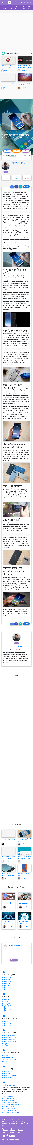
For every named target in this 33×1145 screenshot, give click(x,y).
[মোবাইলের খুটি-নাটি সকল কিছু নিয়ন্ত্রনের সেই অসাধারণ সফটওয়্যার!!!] (25, 60)
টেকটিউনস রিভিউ (6, 981)
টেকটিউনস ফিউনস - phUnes (9, 1041)
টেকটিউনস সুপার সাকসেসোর (9, 1075)
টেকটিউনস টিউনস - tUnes (8, 1035)
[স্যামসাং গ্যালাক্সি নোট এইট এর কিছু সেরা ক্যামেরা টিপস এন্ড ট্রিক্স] (24, 833)
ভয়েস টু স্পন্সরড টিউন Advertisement (12, 1104)
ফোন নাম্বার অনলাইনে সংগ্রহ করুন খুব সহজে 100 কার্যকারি (8, 858)
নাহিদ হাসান (6, 844)
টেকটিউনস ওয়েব (5, 1132)
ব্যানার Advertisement (8, 1097)
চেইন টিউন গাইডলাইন (7, 1057)
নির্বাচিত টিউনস (6, 1043)
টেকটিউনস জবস (6, 989)
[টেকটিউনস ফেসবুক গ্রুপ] (7, 1136)
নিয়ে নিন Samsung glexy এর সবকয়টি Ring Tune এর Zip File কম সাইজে (24, 858)
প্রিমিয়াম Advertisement (8, 1108)
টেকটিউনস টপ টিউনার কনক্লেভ (9, 1021)
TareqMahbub (24, 70)
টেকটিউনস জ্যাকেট (7, 977)
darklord (6, 88)
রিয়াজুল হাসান (23, 878)
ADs (29, 8)
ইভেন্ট (23, 8)
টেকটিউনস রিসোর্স (6, 1007)
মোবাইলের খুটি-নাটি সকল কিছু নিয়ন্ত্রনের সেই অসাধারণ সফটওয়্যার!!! (24, 67)
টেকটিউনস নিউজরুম (7, 987)
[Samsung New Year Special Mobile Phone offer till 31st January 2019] (8, 868)
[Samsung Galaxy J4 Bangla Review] (24, 868)
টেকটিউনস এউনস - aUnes (9, 1039)
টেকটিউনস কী (5, 999)
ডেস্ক (11, 8)
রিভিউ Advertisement (8, 1106)
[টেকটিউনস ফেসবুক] (4, 1136)
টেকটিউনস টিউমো (6, 1025)
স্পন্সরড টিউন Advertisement (9, 1102)
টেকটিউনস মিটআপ (7, 1023)
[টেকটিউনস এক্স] (10, 1136)
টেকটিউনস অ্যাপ (20, 1132)
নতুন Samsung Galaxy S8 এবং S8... (7, 904)
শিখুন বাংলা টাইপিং (6, 1003)
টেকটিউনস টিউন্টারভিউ (7, 1071)
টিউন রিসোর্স (5, 1061)
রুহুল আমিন (6, 878)
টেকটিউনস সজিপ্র (6, 1009)
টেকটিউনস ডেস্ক (6, 979)
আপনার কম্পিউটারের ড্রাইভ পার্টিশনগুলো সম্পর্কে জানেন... (24, 923)
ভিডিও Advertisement (8, 1098)
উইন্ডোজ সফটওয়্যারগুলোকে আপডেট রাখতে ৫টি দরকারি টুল (24, 85)
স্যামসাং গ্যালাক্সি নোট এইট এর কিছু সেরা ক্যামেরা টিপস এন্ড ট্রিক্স (24, 841)
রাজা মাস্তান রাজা (7, 861)
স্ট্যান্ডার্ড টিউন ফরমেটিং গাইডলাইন (10, 1059)
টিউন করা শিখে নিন (6, 1005)
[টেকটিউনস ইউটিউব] (13, 1136)
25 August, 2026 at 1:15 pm (15, 945)
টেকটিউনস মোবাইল (12, 1132)
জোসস (26, 186)
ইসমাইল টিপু (6, 70)
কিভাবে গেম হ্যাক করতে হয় (8, 839)
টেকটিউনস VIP (6, 1073)
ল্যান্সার (16, 8)
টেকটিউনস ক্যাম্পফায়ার (7, 1077)
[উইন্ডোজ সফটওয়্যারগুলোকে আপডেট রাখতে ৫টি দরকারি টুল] (25, 77)
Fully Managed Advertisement (10, 1112)
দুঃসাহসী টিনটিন (24, 88)
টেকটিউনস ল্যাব (6, 985)
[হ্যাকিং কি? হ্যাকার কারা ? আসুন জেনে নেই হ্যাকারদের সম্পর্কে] (8, 916)
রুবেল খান (23, 861)
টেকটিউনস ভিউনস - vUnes (9, 1037)
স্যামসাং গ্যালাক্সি (13, 155)
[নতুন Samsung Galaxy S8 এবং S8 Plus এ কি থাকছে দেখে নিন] (8, 896)
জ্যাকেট (4, 8)
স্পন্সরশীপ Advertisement (9, 1110)
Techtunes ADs (8, 1085)
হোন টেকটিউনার (6, 1001)
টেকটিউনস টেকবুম (6, 983)
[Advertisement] (16, 34)
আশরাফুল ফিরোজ (18, 163)
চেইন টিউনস (5, 1045)
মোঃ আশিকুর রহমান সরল (25, 844)
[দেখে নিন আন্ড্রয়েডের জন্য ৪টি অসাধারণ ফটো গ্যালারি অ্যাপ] (24, 896)
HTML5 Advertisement (8, 1100)
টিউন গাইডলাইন (6, 1055)
